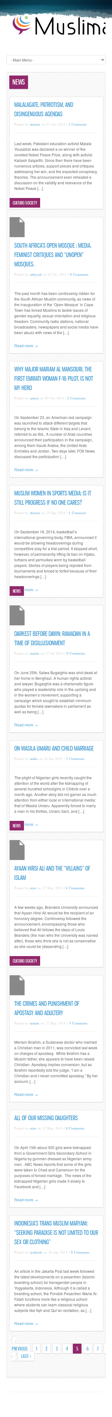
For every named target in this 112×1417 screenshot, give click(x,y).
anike (34, 758)
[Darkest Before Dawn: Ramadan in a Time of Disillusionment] (17, 623)
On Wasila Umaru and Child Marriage (54, 748)
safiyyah (36, 274)
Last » (26, 1356)
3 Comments (75, 758)
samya (34, 398)
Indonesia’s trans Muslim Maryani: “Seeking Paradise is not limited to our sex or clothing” (56, 1233)
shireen (35, 124)
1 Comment (77, 512)
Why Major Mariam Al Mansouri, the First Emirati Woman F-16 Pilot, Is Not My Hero (53, 379)
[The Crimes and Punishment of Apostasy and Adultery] (17, 993)
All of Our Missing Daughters (46, 1118)
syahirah (36, 1252)
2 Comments (77, 124)
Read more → (26, 345)
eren (33, 888)
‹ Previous (19, 1345)
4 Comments (75, 888)
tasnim (34, 653)
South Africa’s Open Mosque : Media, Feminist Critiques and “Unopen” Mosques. (52, 255)
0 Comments (79, 274)
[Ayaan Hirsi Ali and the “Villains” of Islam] (17, 858)
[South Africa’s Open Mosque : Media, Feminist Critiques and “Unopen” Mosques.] (17, 235)
